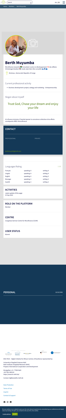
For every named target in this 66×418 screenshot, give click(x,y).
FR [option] (59, 2)
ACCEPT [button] (15, 414)
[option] (58, 2)
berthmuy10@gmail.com (13, 151)
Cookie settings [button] (7, 414)
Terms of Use (7, 388)
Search (31, 2)
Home (5, 6)
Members (11, 6)
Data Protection (8, 385)
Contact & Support (9, 395)
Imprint (5, 392)
